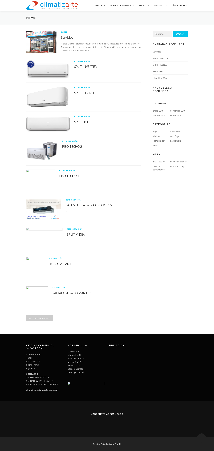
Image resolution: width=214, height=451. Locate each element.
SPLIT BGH (81, 122)
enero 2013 (175, 115)
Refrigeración (82, 61)
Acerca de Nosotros (122, 5)
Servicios (144, 5)
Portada (100, 5)
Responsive (175, 140)
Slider (64, 32)
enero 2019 (158, 110)
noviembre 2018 (177, 110)
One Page (174, 136)
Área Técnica (180, 5)
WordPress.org (177, 166)
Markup (156, 136)
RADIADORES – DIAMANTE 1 (72, 293)
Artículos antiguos (40, 318)
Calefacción (55, 258)
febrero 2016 (159, 115)
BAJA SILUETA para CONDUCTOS (89, 205)
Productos (161, 5)
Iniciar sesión (159, 161)
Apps (155, 131)
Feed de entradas (178, 161)
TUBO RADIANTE (61, 263)
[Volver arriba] (202, 437)
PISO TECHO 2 (72, 146)
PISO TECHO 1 (69, 176)
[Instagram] (107, 422)
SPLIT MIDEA (76, 234)
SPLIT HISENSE (84, 93)
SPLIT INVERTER (85, 66)
